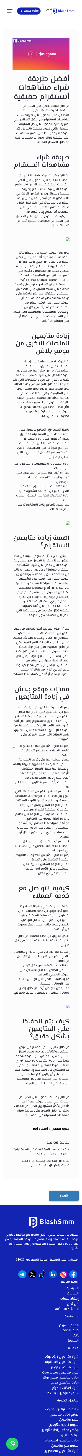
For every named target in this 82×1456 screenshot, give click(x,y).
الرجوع (64, 1196)
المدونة (73, 1341)
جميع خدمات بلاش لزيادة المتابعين (45, 1163)
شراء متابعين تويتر (65, 1367)
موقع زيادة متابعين (64, 1415)
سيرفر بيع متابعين (65, 1446)
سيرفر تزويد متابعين (64, 1425)
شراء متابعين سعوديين (61, 1451)
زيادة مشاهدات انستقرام (53, 1154)
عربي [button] (49, 8)
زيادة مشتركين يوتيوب (62, 1409)
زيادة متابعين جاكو (65, 1383)
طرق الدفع (70, 1330)
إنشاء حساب (69, 1299)
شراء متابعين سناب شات (60, 1373)
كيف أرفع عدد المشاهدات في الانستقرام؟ (41, 1149)
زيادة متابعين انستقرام (61, 1441)
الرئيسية (73, 1288)
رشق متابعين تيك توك (62, 1393)
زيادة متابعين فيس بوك (61, 1378)
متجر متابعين (69, 1420)
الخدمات (73, 1293)
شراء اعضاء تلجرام (65, 1388)
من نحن (73, 1304)
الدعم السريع (69, 1325)
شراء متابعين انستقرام (62, 1362)
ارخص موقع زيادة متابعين (60, 1430)
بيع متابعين (70, 1435)
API (76, 1336)
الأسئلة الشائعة (67, 1309)
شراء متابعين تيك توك (62, 1357)
